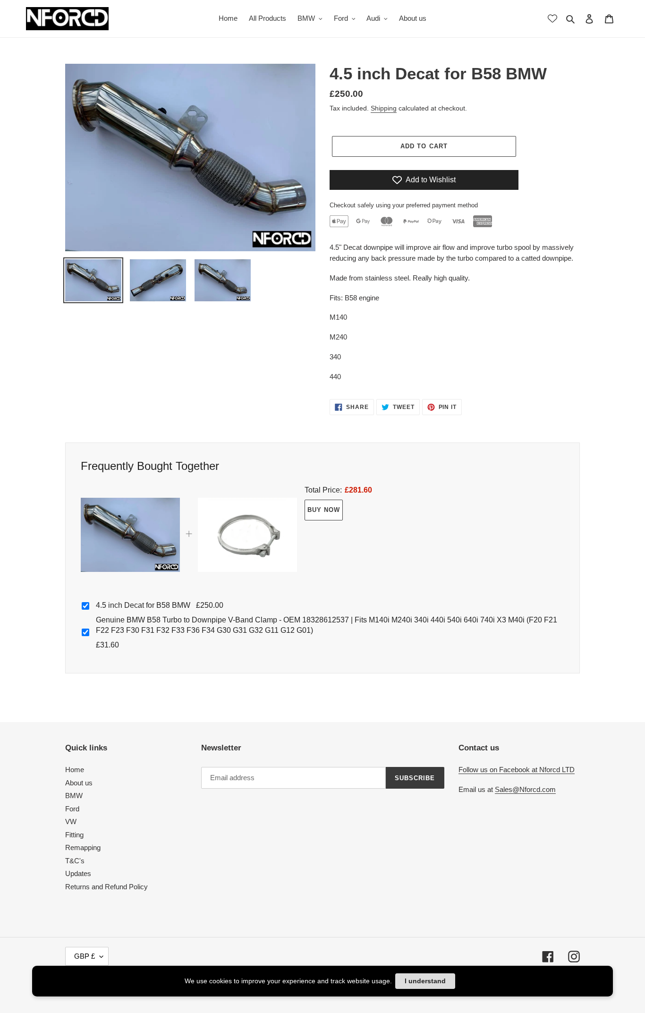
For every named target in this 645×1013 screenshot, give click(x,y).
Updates (78, 873)
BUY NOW (323, 509)
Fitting (74, 835)
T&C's (75, 861)
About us (79, 783)
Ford (72, 809)
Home (74, 770)
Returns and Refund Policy (106, 887)
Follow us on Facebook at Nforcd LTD (516, 770)
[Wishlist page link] (552, 18)
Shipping (384, 108)
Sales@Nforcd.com (525, 789)
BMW (74, 796)
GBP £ (84, 956)
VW (70, 821)
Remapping (83, 847)
